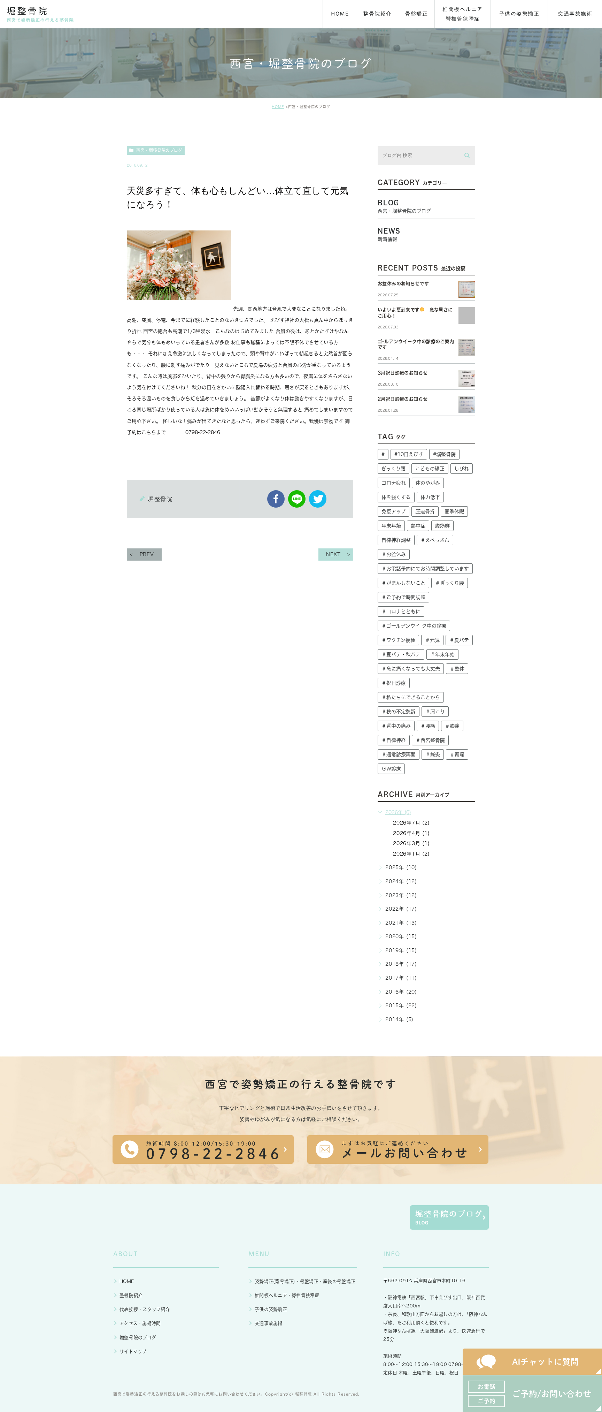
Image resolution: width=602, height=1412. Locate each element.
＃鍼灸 (432, 754)
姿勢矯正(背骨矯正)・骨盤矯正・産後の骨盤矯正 (305, 1281)
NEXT (333, 554)
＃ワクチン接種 (398, 640)
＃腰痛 (427, 725)
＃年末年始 (442, 654)
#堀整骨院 (444, 454)
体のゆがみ (428, 482)
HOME (278, 106)
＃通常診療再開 (398, 754)
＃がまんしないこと (403, 582)
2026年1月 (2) (411, 853)
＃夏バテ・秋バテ (400, 654)
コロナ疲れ (393, 482)
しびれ (461, 468)
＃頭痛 (457, 754)
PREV (147, 554)
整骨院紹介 (130, 1295)
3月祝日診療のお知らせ (402, 373)
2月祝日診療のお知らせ (402, 399)
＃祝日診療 (393, 683)
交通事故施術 (269, 1323)
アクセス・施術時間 (140, 1323)
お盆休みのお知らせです (403, 283)
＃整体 (457, 668)
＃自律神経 (393, 740)
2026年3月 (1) (411, 843)
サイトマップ (133, 1351)
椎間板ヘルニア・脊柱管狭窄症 (287, 1295)
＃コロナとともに (400, 611)
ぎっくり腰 (393, 468)
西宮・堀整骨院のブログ (159, 150)
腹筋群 (442, 525)
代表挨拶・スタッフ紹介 (144, 1309)
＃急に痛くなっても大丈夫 (410, 668)
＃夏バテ (459, 640)
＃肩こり (435, 711)
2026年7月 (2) (411, 822)
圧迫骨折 (425, 511)
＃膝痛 (452, 725)
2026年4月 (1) (411, 833)
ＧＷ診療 (391, 768)
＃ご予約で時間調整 (403, 597)
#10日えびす (408, 454)
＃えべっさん (434, 540)
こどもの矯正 (430, 468)
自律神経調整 (396, 540)
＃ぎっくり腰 (449, 582)
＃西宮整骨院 (430, 740)
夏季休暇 (454, 511)
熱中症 (418, 525)
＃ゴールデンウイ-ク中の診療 (413, 625)
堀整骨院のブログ (137, 1337)
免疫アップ (393, 511)
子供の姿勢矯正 (271, 1309)
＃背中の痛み (396, 725)
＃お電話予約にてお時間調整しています (425, 568)
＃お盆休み (393, 554)
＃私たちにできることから (410, 697)
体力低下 (430, 497)
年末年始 (391, 525)
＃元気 (432, 640)
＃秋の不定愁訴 (398, 711)
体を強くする (396, 497)
